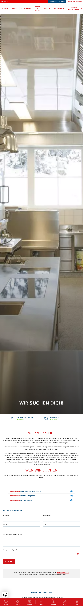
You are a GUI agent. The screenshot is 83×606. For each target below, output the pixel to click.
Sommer (5, 8)
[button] (5, 418)
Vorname (6, 515)
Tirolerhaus (26, 8)
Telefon (45, 525)
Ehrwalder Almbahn (75, 1)
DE (2, 1)
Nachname (46, 515)
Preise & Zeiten (37, 8)
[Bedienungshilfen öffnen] (5, 595)
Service (47, 8)
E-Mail (5, 525)
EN (5, 1)
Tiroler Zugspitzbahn (57, 1)
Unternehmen (59, 8)
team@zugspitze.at (63, 572)
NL (8, 1)
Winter (15, 8)
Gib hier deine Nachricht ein (12, 534)
